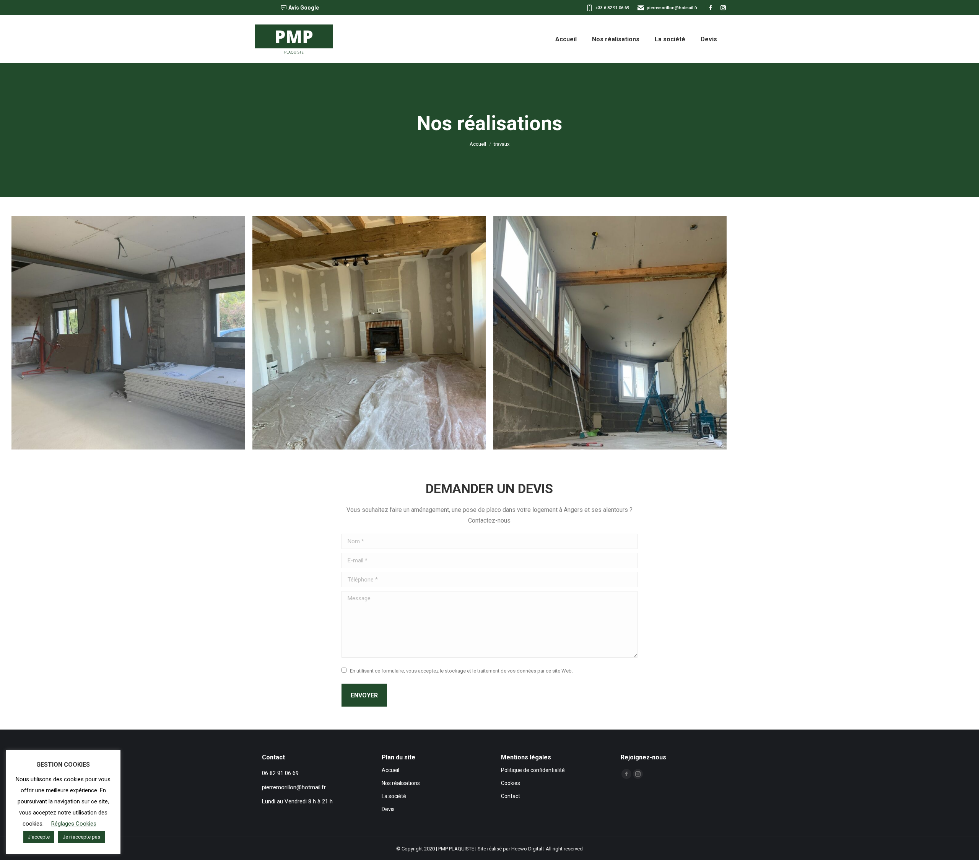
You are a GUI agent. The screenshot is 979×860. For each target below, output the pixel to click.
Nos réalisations (401, 783)
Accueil (390, 770)
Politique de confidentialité (533, 770)
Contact (510, 796)
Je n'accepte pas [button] (81, 837)
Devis (388, 809)
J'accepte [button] (39, 837)
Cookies (510, 783)
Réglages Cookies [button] (73, 823)
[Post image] (128, 333)
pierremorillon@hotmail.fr (672, 7)
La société (394, 796)
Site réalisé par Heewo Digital (510, 849)
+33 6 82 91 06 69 (612, 7)
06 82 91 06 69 (280, 773)
